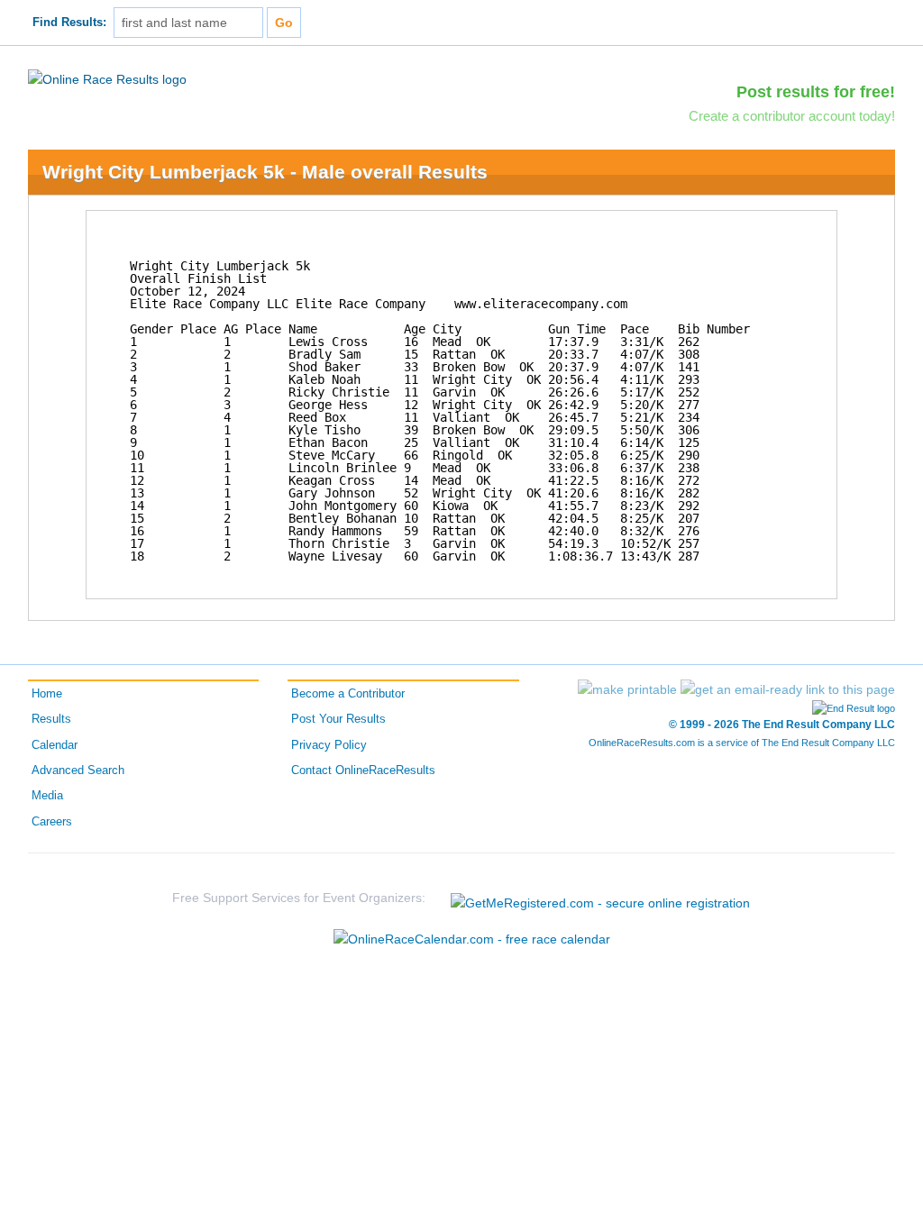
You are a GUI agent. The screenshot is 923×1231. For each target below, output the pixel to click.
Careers (52, 822)
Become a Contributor (348, 694)
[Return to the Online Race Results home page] (107, 78)
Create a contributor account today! (792, 115)
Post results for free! (815, 92)
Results (51, 719)
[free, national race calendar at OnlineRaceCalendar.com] (472, 939)
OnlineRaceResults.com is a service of (742, 742)
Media (47, 795)
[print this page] (627, 689)
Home (47, 694)
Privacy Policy (329, 745)
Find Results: (69, 22)
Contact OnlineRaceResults (363, 770)
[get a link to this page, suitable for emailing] (788, 689)
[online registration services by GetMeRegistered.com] (600, 898)
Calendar (55, 745)
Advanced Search (78, 770)
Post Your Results (338, 719)
